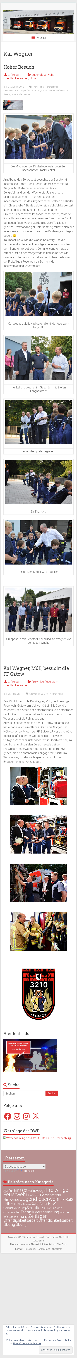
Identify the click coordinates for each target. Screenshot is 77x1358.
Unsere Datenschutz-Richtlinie (27, 1343)
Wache (64, 1212)
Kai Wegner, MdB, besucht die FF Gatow (36, 671)
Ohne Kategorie (24, 1204)
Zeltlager (37, 1216)
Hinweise (11, 1199)
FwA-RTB (34, 1195)
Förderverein (50, 1195)
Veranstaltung (47, 1212)
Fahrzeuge (36, 1190)
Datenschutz (44, 1249)
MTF (14, 1203)
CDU (43, 694)
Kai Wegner (46, 90)
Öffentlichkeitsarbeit (15, 78)
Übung (33, 78)
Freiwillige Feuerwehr (45, 681)
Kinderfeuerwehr (60, 90)
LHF (6, 1203)
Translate (29, 1170)
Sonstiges (35, 1207)
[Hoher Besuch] (13, 101)
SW (48, 1208)
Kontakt (19, 1249)
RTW (52, 1203)
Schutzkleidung (14, 1208)
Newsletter (57, 1249)
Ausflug (8, 1191)
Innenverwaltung (11, 90)
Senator (6, 94)
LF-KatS (67, 1199)
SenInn (14, 94)
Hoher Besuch (18, 67)
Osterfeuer (39, 1204)
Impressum (30, 1249)
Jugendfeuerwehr (42, 74)
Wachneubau (25, 94)
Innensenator (52, 87)
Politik (60, 694)
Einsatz (20, 1190)
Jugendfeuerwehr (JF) (30, 90)
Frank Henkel (39, 87)
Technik (27, 1212)
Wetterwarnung (15, 1216)
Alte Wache (34, 694)
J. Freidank (14, 74)
